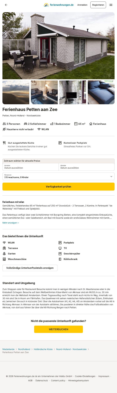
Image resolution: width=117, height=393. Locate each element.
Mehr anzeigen (9, 222)
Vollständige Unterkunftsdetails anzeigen (30, 267)
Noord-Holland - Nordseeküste (71, 349)
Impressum (103, 376)
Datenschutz (41, 380)
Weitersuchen (58, 329)
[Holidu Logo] (58, 5)
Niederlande (8, 349)
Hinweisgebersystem (78, 380)
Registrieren (98, 5)
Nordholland (24, 349)
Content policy (58, 380)
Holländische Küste (43, 349)
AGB (30, 380)
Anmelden (82, 5)
